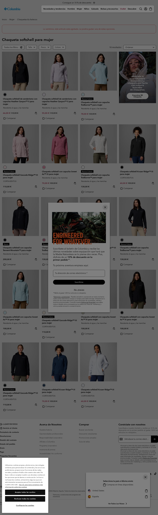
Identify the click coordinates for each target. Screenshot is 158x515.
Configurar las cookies (25, 505)
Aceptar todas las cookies (25, 492)
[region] (25, 485)
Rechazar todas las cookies (25, 499)
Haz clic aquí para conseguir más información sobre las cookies (24, 486)
